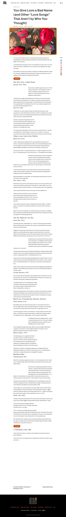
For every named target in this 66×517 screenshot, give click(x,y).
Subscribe (17, 78)
